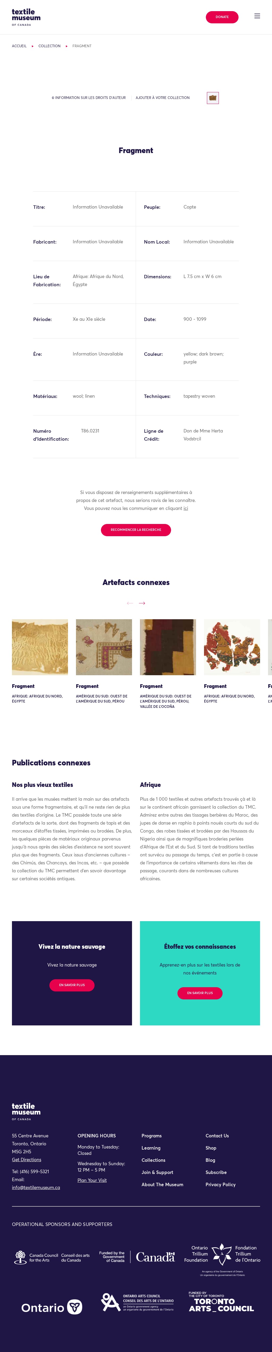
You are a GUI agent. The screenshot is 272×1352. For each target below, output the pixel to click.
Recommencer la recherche (136, 530)
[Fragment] (40, 647)
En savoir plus (72, 985)
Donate (222, 17)
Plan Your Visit (92, 1180)
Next (142, 603)
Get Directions (26, 1160)
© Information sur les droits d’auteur (89, 98)
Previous (130, 603)
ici (186, 508)
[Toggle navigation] (257, 16)
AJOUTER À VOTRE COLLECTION (163, 98)
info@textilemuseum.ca (36, 1188)
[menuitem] (168, 1138)
